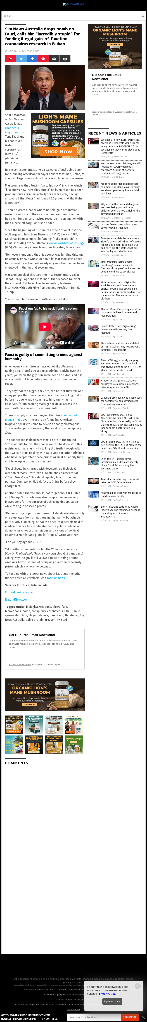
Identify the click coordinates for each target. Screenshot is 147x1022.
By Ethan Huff (119, 231)
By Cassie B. (118, 391)
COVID (68, 611)
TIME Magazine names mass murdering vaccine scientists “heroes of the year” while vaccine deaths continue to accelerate (120, 266)
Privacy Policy (73, 1009)
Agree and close (112, 1001)
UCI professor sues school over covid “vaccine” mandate (119, 226)
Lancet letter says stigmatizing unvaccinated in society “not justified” (118, 329)
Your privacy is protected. (20, 664)
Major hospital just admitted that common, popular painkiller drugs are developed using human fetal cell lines (120, 188)
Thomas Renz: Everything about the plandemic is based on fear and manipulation (121, 312)
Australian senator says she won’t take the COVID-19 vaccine (120, 481)
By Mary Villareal (120, 500)
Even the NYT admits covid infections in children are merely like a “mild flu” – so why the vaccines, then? (119, 463)
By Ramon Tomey (120, 486)
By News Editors (120, 302)
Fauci (77, 611)
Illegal (32, 615)
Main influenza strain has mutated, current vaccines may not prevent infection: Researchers (120, 346)
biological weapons (38, 606)
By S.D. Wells (119, 275)
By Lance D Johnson (122, 218)
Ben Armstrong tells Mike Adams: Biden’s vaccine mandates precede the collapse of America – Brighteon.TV (120, 511)
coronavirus (55, 611)
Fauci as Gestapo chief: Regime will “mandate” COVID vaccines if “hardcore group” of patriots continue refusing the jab (121, 168)
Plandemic (71, 615)
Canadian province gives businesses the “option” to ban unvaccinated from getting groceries (121, 401)
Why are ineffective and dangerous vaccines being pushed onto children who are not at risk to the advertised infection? (121, 209)
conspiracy (39, 611)
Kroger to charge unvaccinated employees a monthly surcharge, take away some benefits (120, 384)
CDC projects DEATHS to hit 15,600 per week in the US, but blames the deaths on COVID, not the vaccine (121, 445)
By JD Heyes (119, 177)
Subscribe (129, 1017)
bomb (26, 611)
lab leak (43, 615)
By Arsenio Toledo (121, 408)
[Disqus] (45, 813)
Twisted (62, 619)
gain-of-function (16, 615)
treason (50, 619)
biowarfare (60, 606)
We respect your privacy (55, 985)
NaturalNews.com (16, 599)
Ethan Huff (32, 51)
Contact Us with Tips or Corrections (73, 999)
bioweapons (13, 611)
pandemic (56, 615)
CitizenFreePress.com (19, 592)
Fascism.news (56, 578)
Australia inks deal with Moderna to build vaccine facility (121, 494)
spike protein (35, 619)
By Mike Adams (120, 157)
